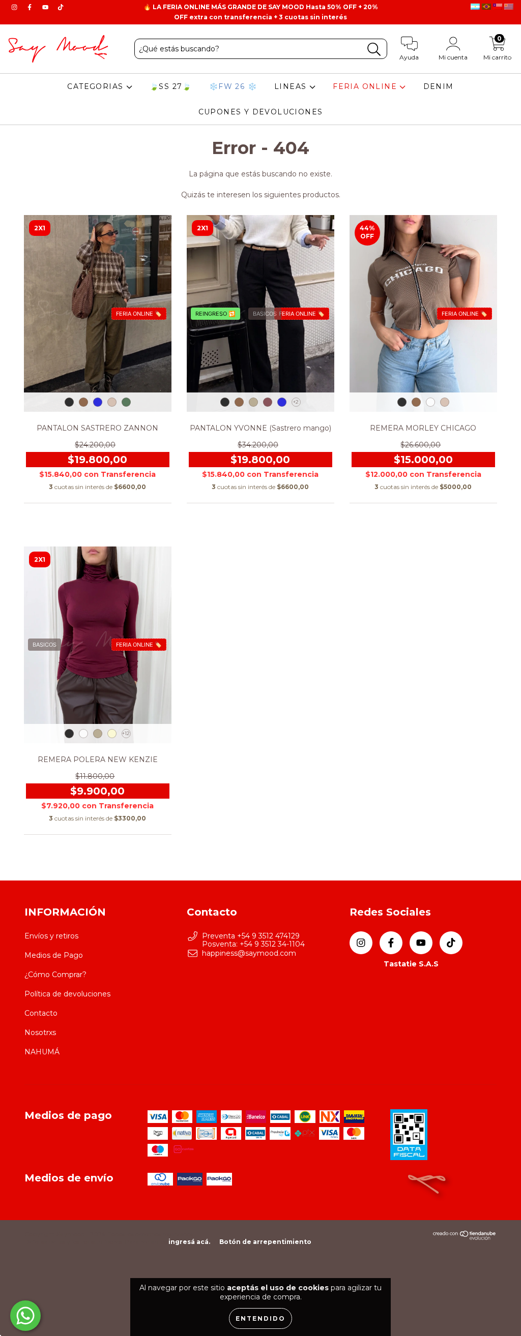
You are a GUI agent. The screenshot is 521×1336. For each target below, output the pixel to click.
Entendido (260, 1318)
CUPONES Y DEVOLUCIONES (260, 111)
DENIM (438, 86)
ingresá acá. (189, 1242)
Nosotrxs (40, 1032)
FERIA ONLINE (366, 86)
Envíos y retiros (51, 935)
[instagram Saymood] (15, 7)
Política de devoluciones (67, 993)
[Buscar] (374, 50)
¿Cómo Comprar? (55, 974)
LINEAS (291, 86)
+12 (126, 733)
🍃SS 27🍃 (171, 86)
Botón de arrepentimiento (265, 1242)
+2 (296, 402)
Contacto (40, 1013)
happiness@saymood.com (249, 953)
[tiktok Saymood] (60, 7)
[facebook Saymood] (30, 7)
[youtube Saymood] (46, 7)
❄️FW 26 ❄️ (233, 86)
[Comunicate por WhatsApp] (25, 1315)
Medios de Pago (53, 955)
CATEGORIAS (96, 86)
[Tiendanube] (465, 1237)
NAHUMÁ (42, 1051)
